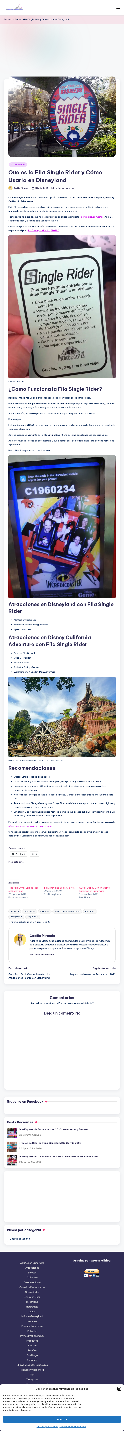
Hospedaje (32, 1306)
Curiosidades (32, 1292)
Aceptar (62, 1419)
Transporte (32, 1379)
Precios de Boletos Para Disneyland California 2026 (50, 1143)
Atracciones (18, 164)
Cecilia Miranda (42, 936)
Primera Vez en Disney (32, 1335)
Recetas (32, 1345)
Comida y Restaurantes (32, 1287)
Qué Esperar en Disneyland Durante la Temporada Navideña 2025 (58, 1156)
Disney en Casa (32, 1297)
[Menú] (118, 8)
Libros (32, 1311)
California (32, 1277)
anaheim (14, 911)
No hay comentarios (64, 188)
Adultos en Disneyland (32, 1263)
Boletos (32, 1272)
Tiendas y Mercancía (32, 1369)
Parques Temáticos (32, 1326)
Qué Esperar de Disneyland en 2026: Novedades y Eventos (53, 1129)
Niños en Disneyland (32, 1316)
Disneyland (32, 1301)
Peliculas (32, 1331)
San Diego (32, 1355)
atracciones (29, 911)
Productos (32, 1340)
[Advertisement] (62, 48)
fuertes (92, 216)
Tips (32, 1374)
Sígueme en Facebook (25, 1101)
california (44, 911)
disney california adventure (67, 911)
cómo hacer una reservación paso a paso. (30, 826)
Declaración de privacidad (73, 1426)
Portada (8, 19)
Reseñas (32, 1350)
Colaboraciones (32, 1282)
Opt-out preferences (47, 1426)
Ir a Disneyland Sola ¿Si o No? (43, 230)
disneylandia (16, 917)
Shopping (32, 1360)
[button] (119, 1388)
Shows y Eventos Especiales (32, 1365)
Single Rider (32, 917)
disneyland (90, 911)
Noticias (32, 1321)
